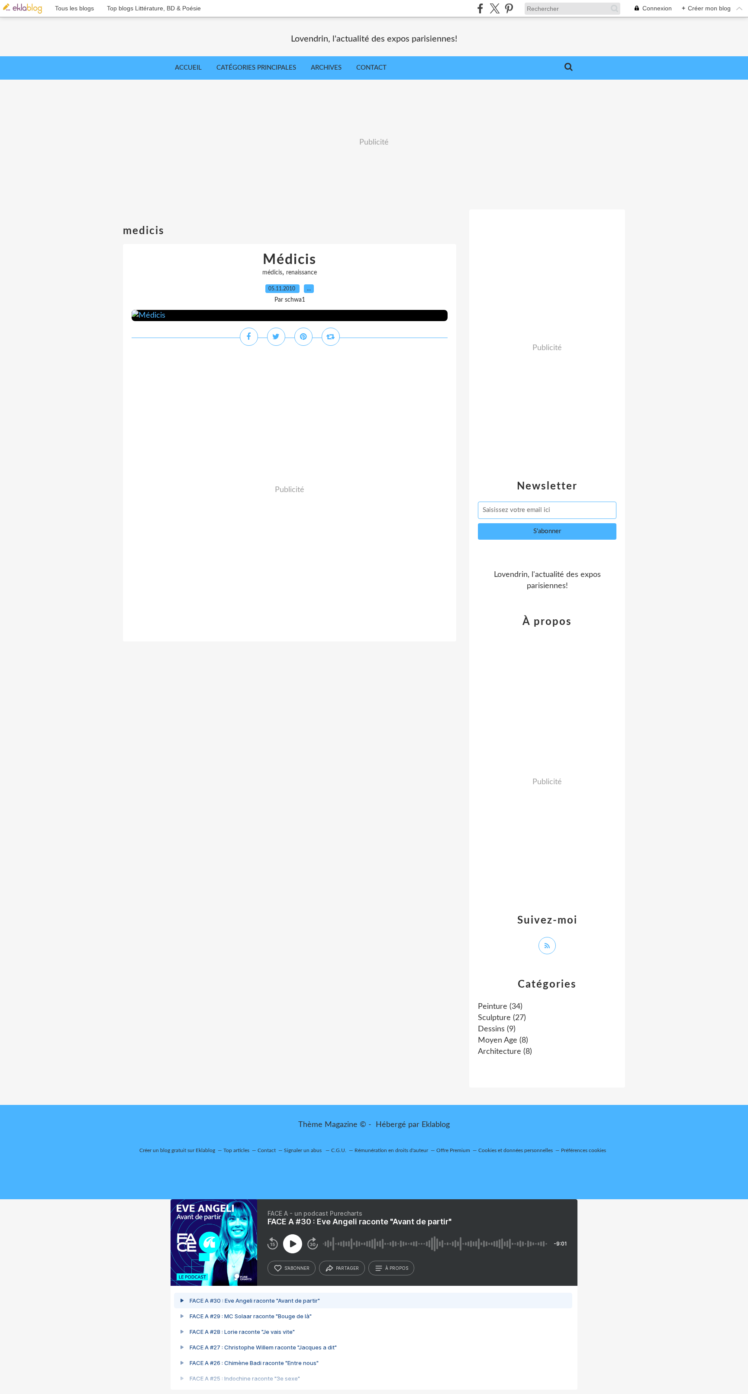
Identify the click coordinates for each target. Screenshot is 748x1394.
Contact (371, 67)
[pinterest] (508, 8)
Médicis (289, 260)
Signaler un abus (303, 1150)
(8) (503, 1040)
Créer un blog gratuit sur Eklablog (177, 1150)
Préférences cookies (583, 1150)
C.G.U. (338, 1150)
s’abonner (297, 1268)
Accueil (188, 67)
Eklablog (436, 1125)
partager (347, 1268)
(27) (502, 1018)
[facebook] (480, 8)
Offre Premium (453, 1150)
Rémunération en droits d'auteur (391, 1150)
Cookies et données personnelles (515, 1150)
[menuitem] (188, 68)
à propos (396, 1268)
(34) (500, 1007)
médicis (272, 273)
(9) (497, 1029)
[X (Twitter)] (494, 8)
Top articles (236, 1150)
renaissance (301, 273)
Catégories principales (256, 67)
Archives (326, 67)
